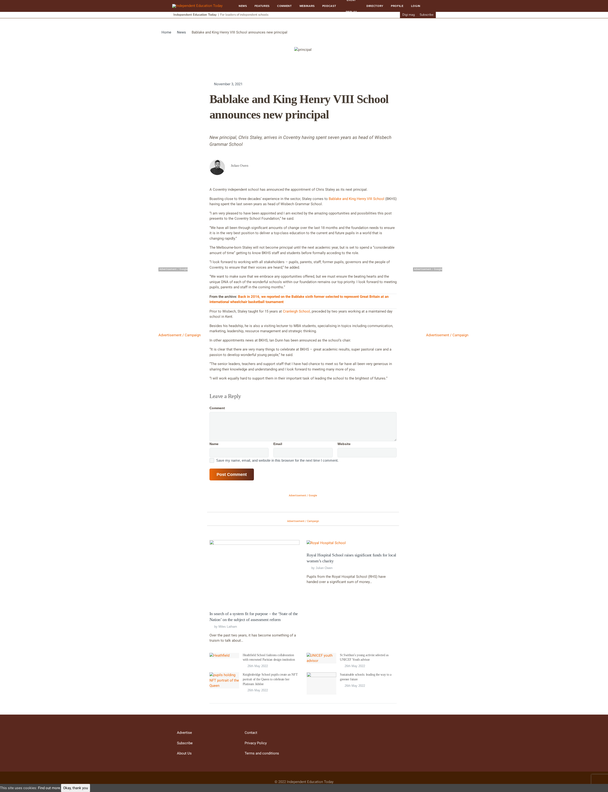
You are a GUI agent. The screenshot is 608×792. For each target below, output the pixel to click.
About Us (184, 753)
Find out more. (49, 788)
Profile (397, 6)
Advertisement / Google (303, 495)
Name (213, 444)
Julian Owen (324, 568)
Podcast (329, 6)
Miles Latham (227, 626)
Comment (284, 6)
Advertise (184, 732)
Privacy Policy (256, 743)
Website (344, 444)
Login (415, 6)
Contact (251, 732)
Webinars (307, 6)
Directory (374, 6)
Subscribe (426, 15)
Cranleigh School (296, 311)
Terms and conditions (262, 753)
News (243, 6)
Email (277, 444)
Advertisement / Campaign (179, 335)
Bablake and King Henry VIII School (356, 199)
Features (262, 6)
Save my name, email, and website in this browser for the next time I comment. (277, 460)
